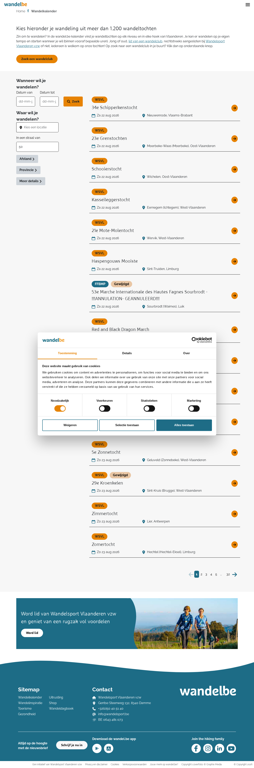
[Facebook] (196, 748)
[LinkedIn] (219, 748)
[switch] (104, 408)
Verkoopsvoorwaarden (134, 764)
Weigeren (70, 425)
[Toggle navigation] (247, 4)
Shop (53, 703)
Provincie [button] (27, 170)
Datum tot (47, 92)
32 (228, 574)
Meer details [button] (29, 181)
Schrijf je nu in (72, 745)
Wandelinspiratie (30, 703)
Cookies (115, 764)
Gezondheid (27, 714)
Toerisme (25, 708)
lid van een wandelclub (145, 41)
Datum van (24, 92)
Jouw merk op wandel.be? (164, 764)
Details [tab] (127, 353)
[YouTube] (231, 748)
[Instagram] (208, 748)
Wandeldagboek (61, 708)
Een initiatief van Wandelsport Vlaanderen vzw (57, 764)
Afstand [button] (25, 159)
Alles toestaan (184, 425)
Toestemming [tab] (67, 353)
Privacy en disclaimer (96, 764)
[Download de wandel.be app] (97, 748)
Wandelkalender (30, 697)
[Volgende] (234, 574)
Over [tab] (186, 353)
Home (20, 11)
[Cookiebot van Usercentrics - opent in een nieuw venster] (194, 340)
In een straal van (28, 138)
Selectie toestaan (127, 425)
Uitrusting (56, 697)
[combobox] (41, 127)
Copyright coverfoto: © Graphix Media (201, 764)
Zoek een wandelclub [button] (37, 59)
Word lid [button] (32, 633)
